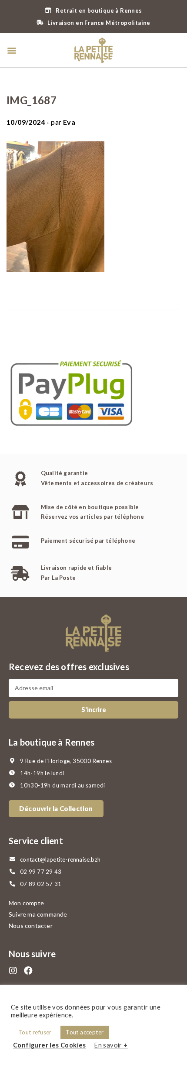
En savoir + (110, 1045)
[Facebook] (28, 970)
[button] (11, 50)
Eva (69, 122)
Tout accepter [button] (85, 1032)
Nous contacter (31, 925)
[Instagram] (13, 970)
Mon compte (26, 903)
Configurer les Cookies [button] (49, 1045)
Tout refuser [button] (35, 1032)
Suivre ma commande (38, 914)
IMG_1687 (32, 100)
